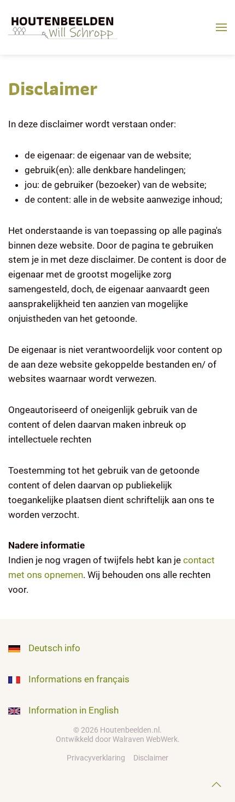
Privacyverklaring (96, 757)
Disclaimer (150, 757)
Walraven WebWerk (145, 739)
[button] (221, 27)
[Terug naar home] (65, 27)
